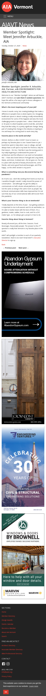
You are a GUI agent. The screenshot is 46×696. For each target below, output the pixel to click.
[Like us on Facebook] (3, 663)
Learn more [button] (33, 686)
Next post (24, 248)
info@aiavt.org (7, 672)
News (25, 46)
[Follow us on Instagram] (8, 663)
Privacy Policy (7, 676)
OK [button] (6, 692)
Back (3, 244)
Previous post (9, 248)
